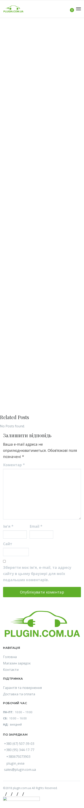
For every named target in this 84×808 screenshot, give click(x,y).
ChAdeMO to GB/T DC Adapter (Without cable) (36, 207)
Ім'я (8, 526)
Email (36, 526)
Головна (10, 657)
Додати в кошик (33, 109)
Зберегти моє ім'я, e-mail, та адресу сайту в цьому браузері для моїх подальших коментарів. (37, 573)
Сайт (7, 543)
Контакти (11, 669)
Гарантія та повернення (22, 687)
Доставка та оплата (19, 694)
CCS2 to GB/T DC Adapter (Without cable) (33, 124)
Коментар (14, 464)
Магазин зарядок (17, 663)
